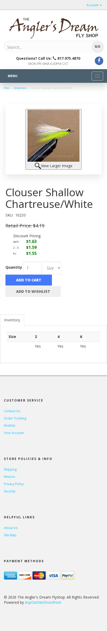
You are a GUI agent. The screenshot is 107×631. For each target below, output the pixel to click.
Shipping (10, 469)
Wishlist (9, 425)
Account (92, 5)
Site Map (10, 535)
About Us (11, 528)
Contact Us (12, 411)
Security (9, 491)
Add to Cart (28, 279)
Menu (12, 76)
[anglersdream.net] (53, 26)
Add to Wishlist (33, 291)
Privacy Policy (14, 484)
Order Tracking (15, 418)
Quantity (13, 267)
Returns (9, 476)
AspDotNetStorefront (43, 602)
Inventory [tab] (12, 319)
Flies (6, 88)
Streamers (20, 88)
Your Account (14, 433)
